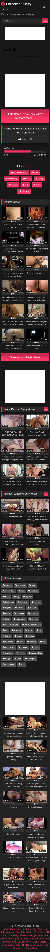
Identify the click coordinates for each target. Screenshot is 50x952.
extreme (17, 630)
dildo (7, 619)
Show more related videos (25, 357)
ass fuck (34, 591)
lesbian (33, 642)
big (17, 596)
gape (19, 636)
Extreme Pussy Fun (16, 6)
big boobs (9, 602)
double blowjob (11, 625)
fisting (40, 178)
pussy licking (36, 653)
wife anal (25, 191)
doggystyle (20, 619)
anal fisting (12, 178)
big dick (37, 602)
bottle (27, 178)
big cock (23, 602)
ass (22, 591)
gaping (31, 636)
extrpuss (29, 166)
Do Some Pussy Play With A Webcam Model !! (26, 116)
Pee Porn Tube (29, 929)
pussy (21, 653)
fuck (26, 185)
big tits (8, 608)
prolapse (9, 653)
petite (36, 647)
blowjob (33, 608)
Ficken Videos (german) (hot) (14, 938)
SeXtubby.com (24, 942)
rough (7, 658)
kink (21, 642)
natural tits (9, 647)
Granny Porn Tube (11, 929)
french (14, 185)
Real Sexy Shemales (32, 945)
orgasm (24, 647)
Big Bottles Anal (19, 172)
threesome (9, 664)
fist (40, 630)
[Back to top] (42, 944)
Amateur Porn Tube (16, 932)
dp (6, 630)
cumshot (34, 613)
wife (38, 185)
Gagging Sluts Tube (11, 945)
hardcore (9, 642)
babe (7, 596)
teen (19, 658)
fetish (30, 630)
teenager (31, 658)
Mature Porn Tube (35, 932)
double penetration (33, 625)
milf (43, 642)
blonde (20, 608)
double (35, 619)
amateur (21, 585)
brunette (20, 613)
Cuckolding (31, 948)
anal (36, 172)
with (23, 664)
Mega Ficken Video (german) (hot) (30, 935)
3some (8, 585)
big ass (29, 596)
